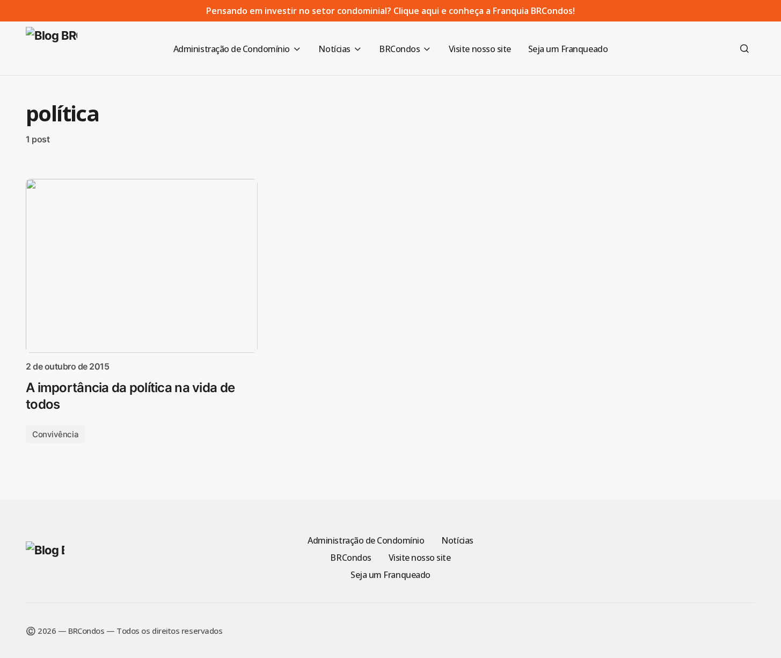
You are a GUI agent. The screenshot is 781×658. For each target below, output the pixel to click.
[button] (744, 48)
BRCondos (350, 557)
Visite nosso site (420, 557)
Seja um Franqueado (390, 575)
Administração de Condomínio (366, 540)
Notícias (457, 540)
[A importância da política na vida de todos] (142, 266)
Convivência (55, 434)
